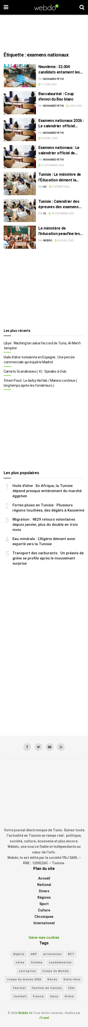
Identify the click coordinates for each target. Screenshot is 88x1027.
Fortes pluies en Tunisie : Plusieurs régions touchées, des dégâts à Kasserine (48, 508)
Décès (52, 979)
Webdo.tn (25, 1013)
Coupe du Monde (55, 971)
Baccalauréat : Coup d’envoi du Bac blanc (56, 96)
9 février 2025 (60, 186)
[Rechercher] (81, 7)
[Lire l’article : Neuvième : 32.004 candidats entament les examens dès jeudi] (20, 75)
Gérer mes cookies (44, 938)
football (19, 996)
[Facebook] (27, 747)
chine (20, 962)
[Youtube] (50, 747)
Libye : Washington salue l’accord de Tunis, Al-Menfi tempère (42, 345)
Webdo (47, 240)
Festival (19, 988)
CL (44, 213)
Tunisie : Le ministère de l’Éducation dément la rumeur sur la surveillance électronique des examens (61, 177)
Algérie (18, 954)
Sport (44, 904)
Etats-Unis (72, 979)
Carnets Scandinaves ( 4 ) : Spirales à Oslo (35, 371)
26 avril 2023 (65, 240)
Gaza (54, 996)
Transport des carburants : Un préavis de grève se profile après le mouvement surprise (48, 558)
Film (71, 988)
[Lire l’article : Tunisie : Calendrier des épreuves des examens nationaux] (20, 210)
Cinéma (37, 962)
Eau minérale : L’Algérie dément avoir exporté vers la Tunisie (44, 541)
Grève (69, 996)
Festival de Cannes (47, 988)
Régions (44, 898)
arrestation (52, 954)
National (44, 885)
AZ (45, 186)
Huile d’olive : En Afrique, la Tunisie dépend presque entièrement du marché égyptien (47, 491)
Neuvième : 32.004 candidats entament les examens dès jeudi (59, 69)
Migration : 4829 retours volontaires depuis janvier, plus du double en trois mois (45, 524)
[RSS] (61, 747)
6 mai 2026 (75, 105)
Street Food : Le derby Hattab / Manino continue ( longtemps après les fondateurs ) (40, 383)
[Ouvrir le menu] (6, 7)
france (38, 996)
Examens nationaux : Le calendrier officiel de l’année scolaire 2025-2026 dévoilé (58, 150)
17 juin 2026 (49, 84)
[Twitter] (38, 747)
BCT (71, 954)
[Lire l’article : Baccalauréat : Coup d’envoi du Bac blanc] (20, 102)
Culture (44, 910)
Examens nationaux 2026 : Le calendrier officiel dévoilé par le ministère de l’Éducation (61, 123)
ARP (34, 954)
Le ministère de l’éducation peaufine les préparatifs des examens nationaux (60, 231)
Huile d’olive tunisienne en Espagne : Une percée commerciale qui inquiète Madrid (39, 359)
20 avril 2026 (49, 138)
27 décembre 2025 (52, 165)
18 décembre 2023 (62, 213)
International (44, 923)
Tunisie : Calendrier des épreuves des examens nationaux (58, 204)
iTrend (44, 1018)
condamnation (60, 962)
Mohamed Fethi (53, 79)
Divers (44, 891)
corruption (27, 971)
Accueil (44, 878)
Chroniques (44, 917)
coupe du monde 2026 (24, 979)
